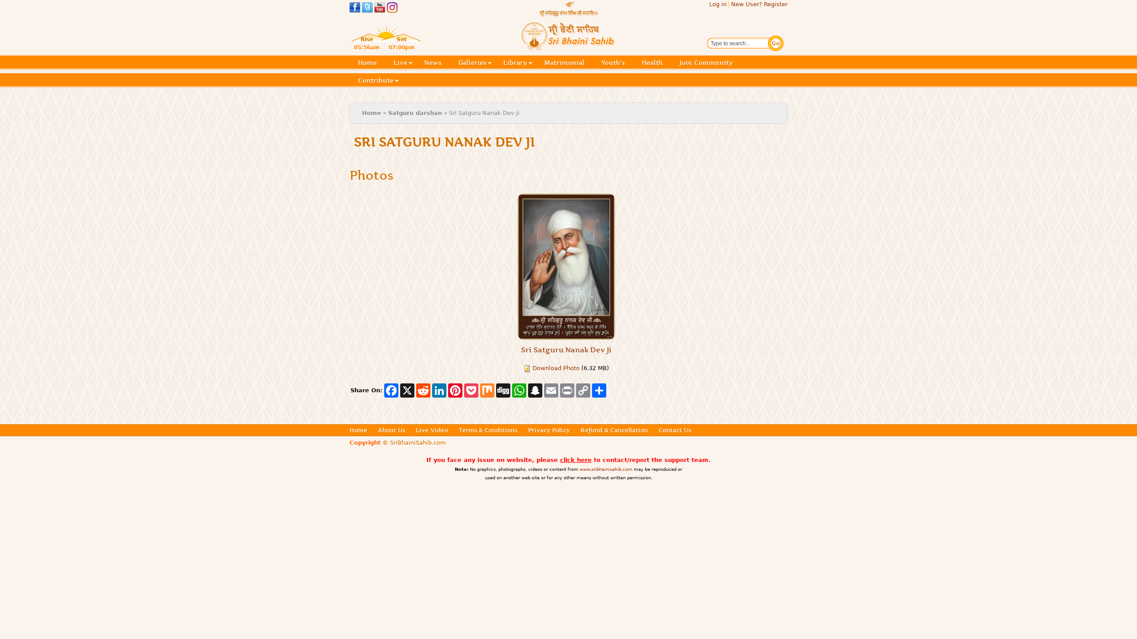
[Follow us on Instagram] (392, 8)
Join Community (706, 63)
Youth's (613, 63)
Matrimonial (564, 63)
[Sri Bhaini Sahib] (568, 47)
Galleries (472, 63)
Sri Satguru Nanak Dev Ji (566, 349)
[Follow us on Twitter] (367, 8)
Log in (718, 4)
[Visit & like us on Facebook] (355, 8)
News (432, 63)
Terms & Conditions (488, 430)
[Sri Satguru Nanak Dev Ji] (566, 266)
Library (515, 63)
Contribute (376, 81)
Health (652, 63)
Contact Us (675, 430)
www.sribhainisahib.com (606, 469)
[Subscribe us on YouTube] (379, 8)
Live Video (432, 430)
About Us (391, 430)
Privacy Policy (549, 430)
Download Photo (556, 368)
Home (367, 63)
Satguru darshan (415, 113)
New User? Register (759, 4)
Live (400, 63)
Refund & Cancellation (614, 430)
